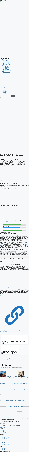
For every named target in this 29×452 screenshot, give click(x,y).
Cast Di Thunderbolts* (6, 67)
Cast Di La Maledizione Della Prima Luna (9, 83)
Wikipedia (9, 287)
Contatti (4, 88)
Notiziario (3, 442)
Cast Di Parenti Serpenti (6, 73)
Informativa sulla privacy (6, 90)
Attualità (3, 71)
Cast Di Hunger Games (6, 63)
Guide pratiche (4, 65)
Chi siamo (4, 87)
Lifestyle (3, 85)
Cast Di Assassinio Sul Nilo (7, 62)
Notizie (3, 59)
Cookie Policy (5, 91)
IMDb (7, 221)
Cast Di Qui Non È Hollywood (7, 61)
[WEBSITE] (14, 329)
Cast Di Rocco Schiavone (6, 72)
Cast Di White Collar (6, 69)
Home (3, 86)
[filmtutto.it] (5, 1)
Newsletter (4, 92)
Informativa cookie (4, 438)
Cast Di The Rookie (6, 66)
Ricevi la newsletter (3, 427)
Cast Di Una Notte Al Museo (7, 70)
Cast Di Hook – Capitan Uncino (6, 359)
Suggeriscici (5, 93)
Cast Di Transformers (6, 84)
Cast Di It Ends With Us (6, 64)
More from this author (3, 331)
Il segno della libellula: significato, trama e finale (9, 358)
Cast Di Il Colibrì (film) (6, 68)
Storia (4, 89)
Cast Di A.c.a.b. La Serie (6, 74)
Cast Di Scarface (5, 60)
